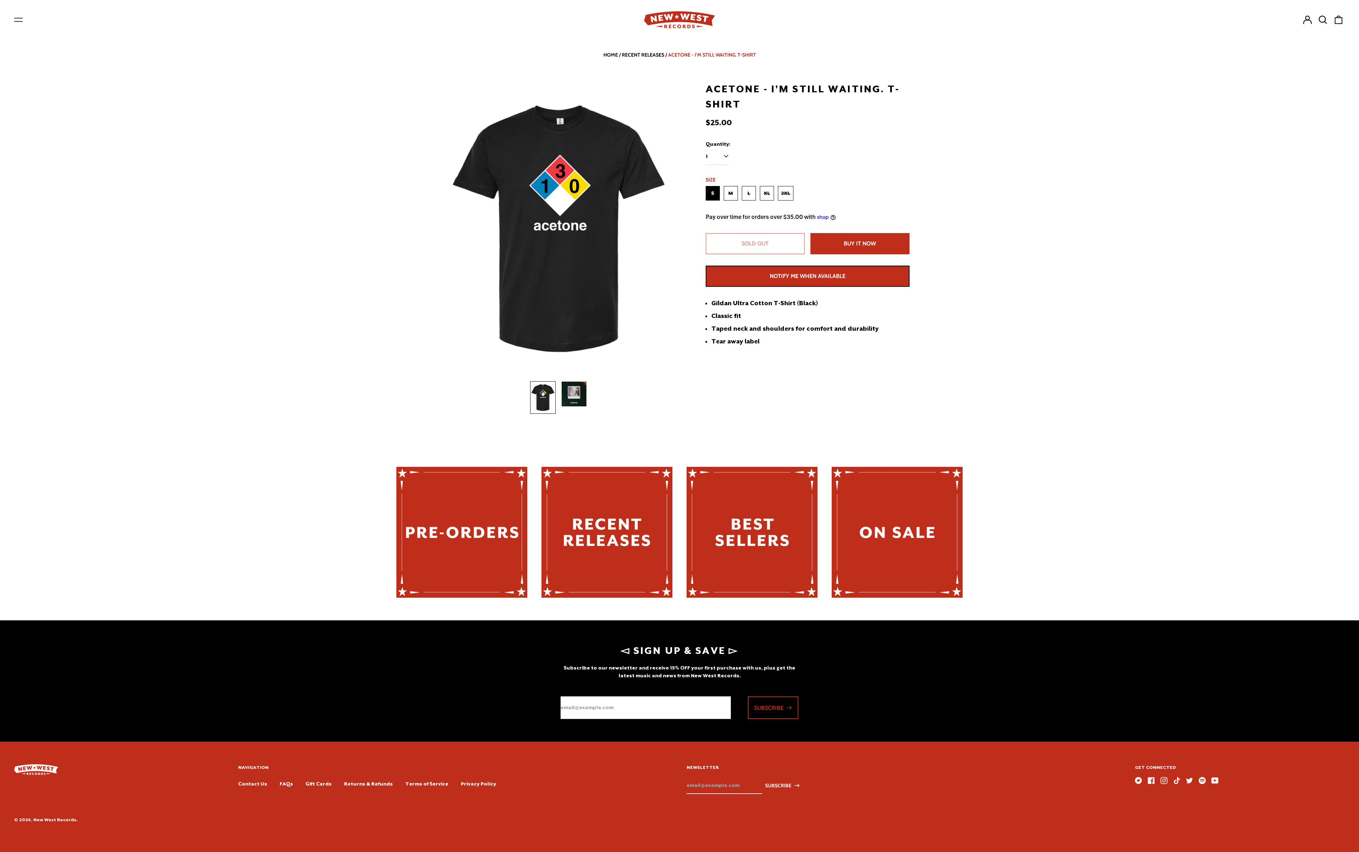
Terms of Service (426, 784)
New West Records (54, 819)
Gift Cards (318, 784)
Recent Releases (643, 55)
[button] (1323, 19)
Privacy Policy (478, 784)
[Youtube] (1214, 780)
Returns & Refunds (368, 784)
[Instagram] (1164, 780)
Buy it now (860, 243)
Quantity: (718, 144)
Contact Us (252, 784)
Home (610, 55)
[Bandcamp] (1138, 780)
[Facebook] (1151, 780)
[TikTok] (1176, 780)
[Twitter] (1189, 780)
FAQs (286, 784)
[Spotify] (1202, 780)
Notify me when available (807, 276)
